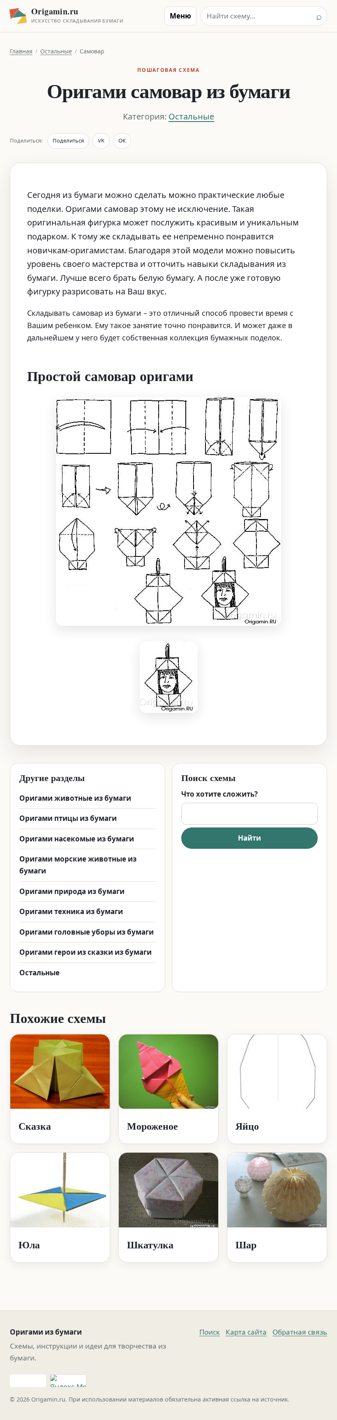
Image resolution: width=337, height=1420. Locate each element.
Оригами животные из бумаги (75, 798)
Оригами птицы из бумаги (68, 818)
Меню (180, 16)
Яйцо (247, 1126)
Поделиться (68, 140)
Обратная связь (299, 1332)
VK (101, 140)
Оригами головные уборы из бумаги (86, 932)
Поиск (209, 1332)
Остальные (56, 51)
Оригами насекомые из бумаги (76, 838)
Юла (29, 1244)
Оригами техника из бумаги (71, 911)
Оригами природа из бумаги (72, 891)
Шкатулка (150, 1244)
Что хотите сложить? (219, 794)
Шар (245, 1244)
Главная (21, 51)
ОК (122, 140)
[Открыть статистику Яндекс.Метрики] (68, 1380)
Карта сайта (246, 1332)
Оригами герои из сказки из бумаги (85, 952)
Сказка (34, 1126)
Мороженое (152, 1126)
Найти (249, 838)
